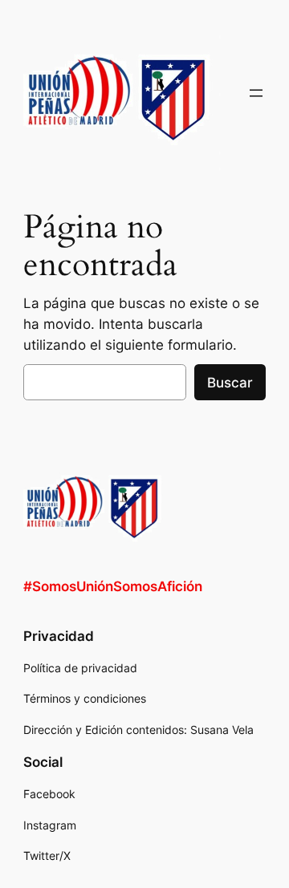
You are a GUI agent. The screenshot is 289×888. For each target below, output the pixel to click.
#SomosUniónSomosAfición (112, 586)
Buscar (230, 383)
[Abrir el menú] (256, 93)
